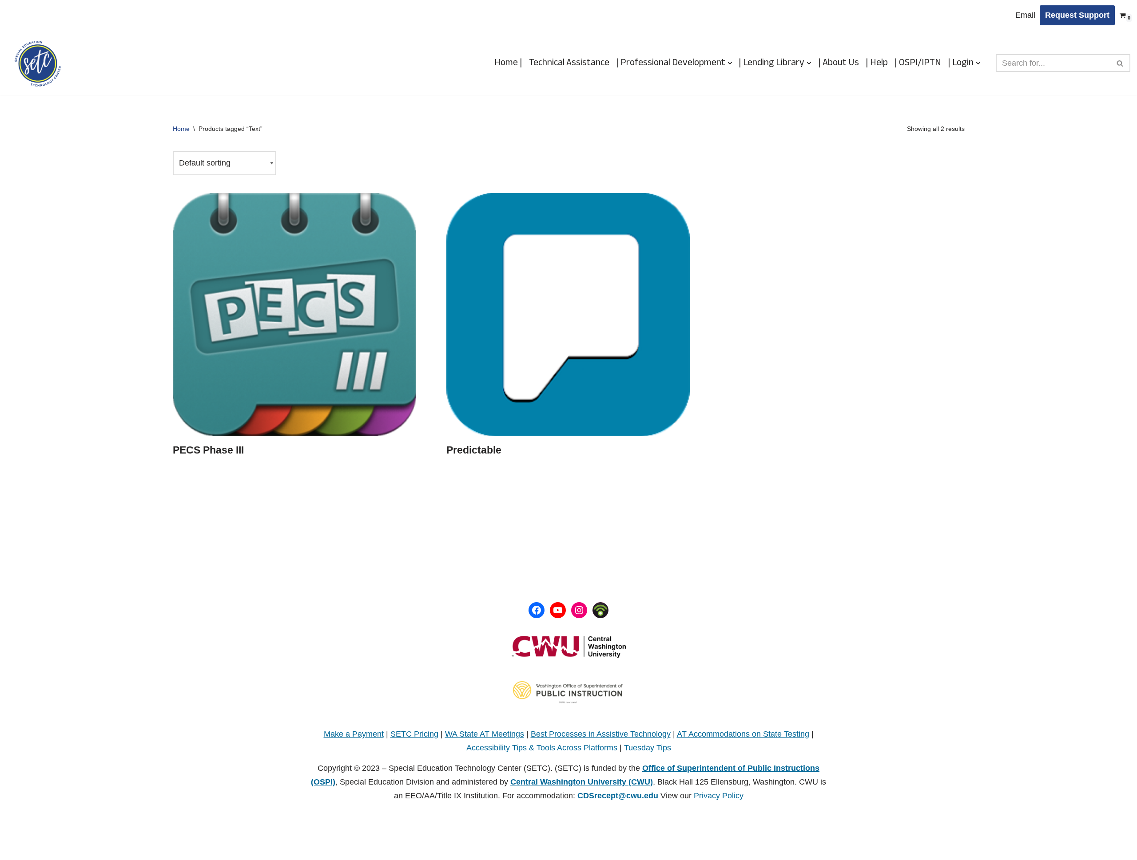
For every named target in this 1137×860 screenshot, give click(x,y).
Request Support (1077, 15)
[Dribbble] (600, 610)
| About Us (838, 63)
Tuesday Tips (647, 747)
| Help (877, 63)
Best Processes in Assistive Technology (601, 734)
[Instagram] (579, 610)
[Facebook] (537, 610)
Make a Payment (354, 734)
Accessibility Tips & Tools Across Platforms (541, 747)
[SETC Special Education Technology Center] (38, 63)
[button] (730, 63)
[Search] (1120, 63)
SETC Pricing (414, 734)
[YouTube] (558, 610)
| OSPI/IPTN (917, 63)
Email (1025, 15)
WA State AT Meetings (484, 734)
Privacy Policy (718, 795)
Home (181, 128)
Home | (508, 63)
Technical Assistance (569, 63)
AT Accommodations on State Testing (743, 734)
